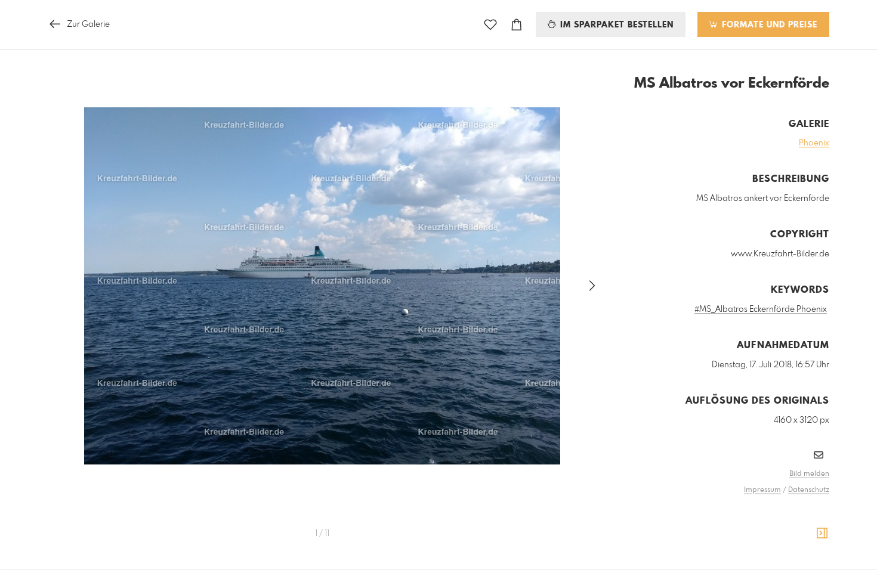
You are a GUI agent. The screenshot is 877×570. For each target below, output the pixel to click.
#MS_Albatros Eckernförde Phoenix (760, 309)
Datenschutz (808, 490)
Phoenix (814, 143)
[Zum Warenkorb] (516, 25)
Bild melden (809, 474)
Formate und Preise (768, 25)
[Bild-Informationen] (822, 534)
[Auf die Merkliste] (490, 25)
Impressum (762, 490)
